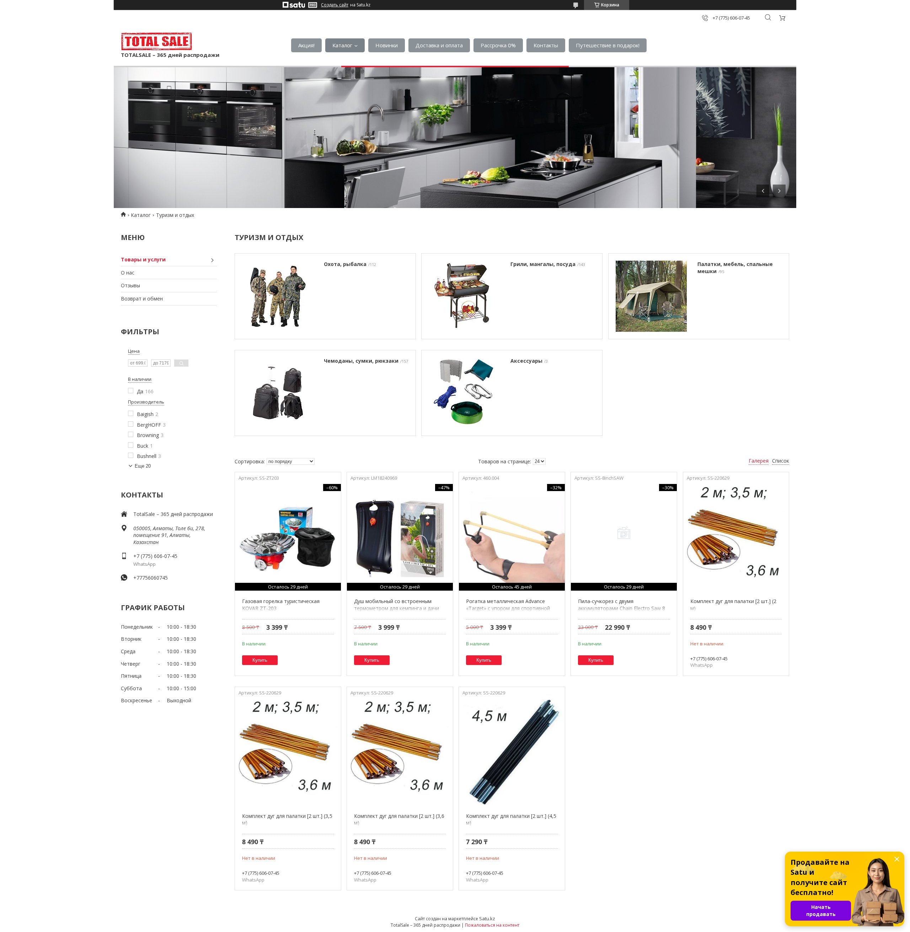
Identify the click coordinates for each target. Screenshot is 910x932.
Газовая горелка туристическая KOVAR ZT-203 (281, 605)
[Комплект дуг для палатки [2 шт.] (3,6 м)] (400, 752)
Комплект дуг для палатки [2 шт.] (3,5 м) (287, 819)
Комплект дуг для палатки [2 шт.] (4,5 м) (511, 819)
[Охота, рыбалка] (277, 296)
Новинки (386, 45)
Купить (259, 660)
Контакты (546, 45)
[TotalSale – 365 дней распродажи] (156, 41)
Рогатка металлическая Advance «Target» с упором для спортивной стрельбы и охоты (508, 608)
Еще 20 (143, 466)
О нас (127, 272)
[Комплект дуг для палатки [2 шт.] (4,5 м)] (511, 752)
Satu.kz (487, 918)
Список (780, 460)
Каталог (342, 45)
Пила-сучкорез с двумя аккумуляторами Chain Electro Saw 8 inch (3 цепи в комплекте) (621, 608)
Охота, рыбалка (345, 264)
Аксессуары (526, 360)
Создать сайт (334, 4)
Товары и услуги (143, 259)
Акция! (306, 45)
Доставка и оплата (439, 45)
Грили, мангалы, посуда (543, 264)
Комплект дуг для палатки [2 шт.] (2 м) (733, 605)
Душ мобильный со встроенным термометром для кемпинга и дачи (396, 605)
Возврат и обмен (142, 298)
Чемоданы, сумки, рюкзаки (361, 360)
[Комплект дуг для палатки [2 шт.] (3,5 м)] (288, 752)
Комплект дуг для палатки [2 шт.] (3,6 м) (399, 819)
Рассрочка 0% (498, 45)
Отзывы (130, 285)
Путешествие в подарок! (607, 45)
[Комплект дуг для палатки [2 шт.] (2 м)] (736, 537)
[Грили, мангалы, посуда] (464, 296)
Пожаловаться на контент (492, 925)
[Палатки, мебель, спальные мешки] (651, 296)
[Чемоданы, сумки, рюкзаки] (277, 392)
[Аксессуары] (464, 392)
